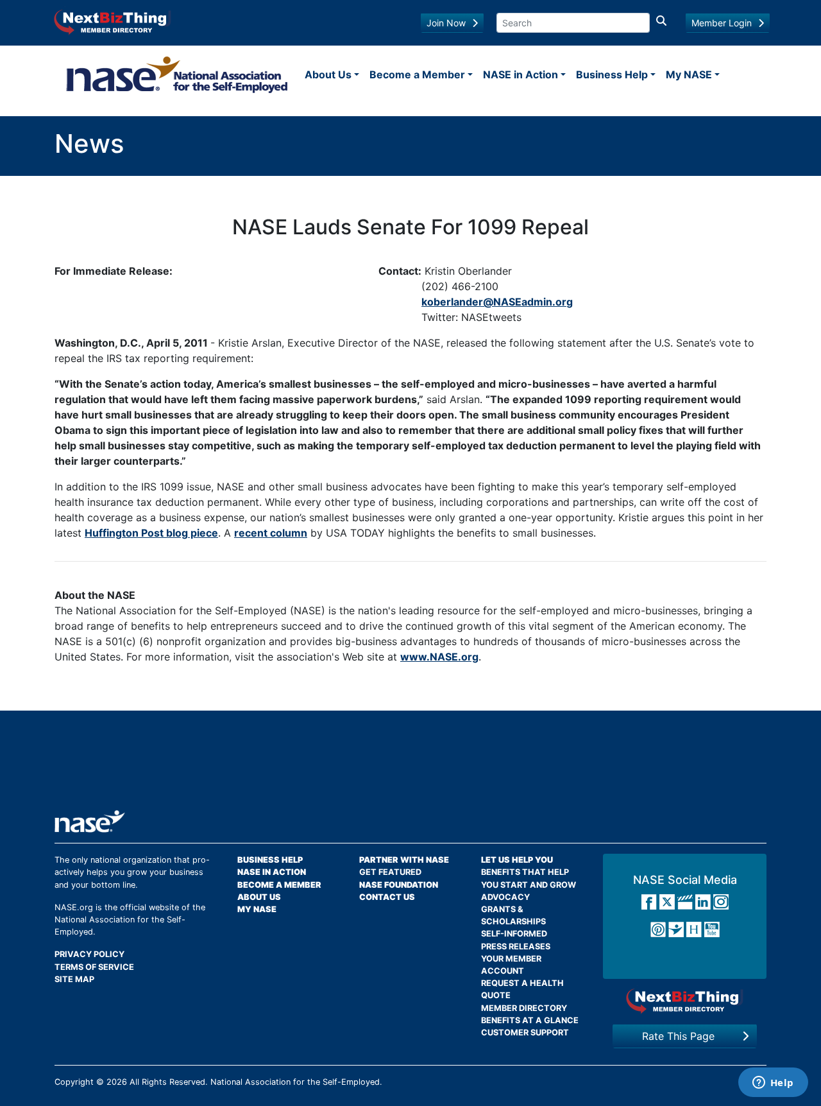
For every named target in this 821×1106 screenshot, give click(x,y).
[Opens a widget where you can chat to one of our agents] (773, 1083)
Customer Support (525, 1032)
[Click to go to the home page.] (177, 74)
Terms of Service (94, 967)
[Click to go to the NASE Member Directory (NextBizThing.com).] (684, 1001)
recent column (270, 532)
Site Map (74, 979)
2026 (116, 1082)
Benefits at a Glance (530, 1020)
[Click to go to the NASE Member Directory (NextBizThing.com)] (112, 21)
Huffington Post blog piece (151, 532)
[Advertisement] (410, 765)
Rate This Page (678, 1036)
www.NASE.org (439, 656)
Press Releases (515, 946)
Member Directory (524, 1008)
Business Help (612, 74)
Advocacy (505, 897)
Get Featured (390, 872)
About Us (328, 74)
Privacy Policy (89, 954)
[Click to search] (661, 22)
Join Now (446, 22)
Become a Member (417, 74)
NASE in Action (520, 74)
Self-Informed (514, 933)
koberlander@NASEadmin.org (497, 301)
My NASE (689, 74)
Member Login (721, 22)
